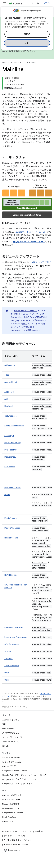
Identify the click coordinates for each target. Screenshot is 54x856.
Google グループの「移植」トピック (18, 783)
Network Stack (11, 538)
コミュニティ (26, 831)
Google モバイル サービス (25, 310)
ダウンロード (8, 728)
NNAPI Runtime (10, 575)
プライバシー (22, 836)
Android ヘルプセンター (12, 795)
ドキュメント (16, 62)
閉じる (27, 34)
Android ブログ (9, 766)
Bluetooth (9, 406)
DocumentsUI (10, 457)
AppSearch (9, 392)
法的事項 (39, 831)
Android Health (11, 382)
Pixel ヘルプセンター (11, 799)
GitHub (5, 746)
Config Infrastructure (14, 426)
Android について (10, 831)
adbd (6, 375)
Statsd (7, 651)
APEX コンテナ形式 (41, 262)
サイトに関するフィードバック (17, 840)
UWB (6, 673)
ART (6, 399)
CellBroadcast (10, 416)
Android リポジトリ (11, 720)
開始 (27, 43)
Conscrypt (9, 435)
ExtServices (9, 467)
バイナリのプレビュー (12, 733)
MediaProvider (10, 518)
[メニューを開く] (4, 3)
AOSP (4, 62)
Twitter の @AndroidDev (12, 762)
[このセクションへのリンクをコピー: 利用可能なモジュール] (38, 344)
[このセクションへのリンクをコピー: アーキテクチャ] (28, 157)
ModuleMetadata (12, 528)
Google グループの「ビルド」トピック (19, 779)
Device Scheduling (12, 442)
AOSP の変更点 (10, 51)
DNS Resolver (10, 450)
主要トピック (30, 62)
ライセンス (9, 836)
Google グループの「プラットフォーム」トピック (24, 775)
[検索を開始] (32, 3)
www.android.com (10, 808)
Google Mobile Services (12, 812)
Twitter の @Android (11, 757)
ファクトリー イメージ (12, 737)
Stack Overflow (9, 817)
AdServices (9, 365)
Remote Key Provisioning (15, 637)
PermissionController (13, 627)
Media (7, 494)
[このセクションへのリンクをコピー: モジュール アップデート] (42, 256)
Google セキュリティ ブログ (14, 770)
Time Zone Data (11, 665)
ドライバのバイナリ (11, 741)
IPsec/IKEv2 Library (12, 487)
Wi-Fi (6, 680)
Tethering (8, 658)
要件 (4, 724)
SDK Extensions (11, 644)
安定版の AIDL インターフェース (29, 241)
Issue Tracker (7, 821)
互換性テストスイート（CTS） (31, 231)
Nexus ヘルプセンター (12, 804)
